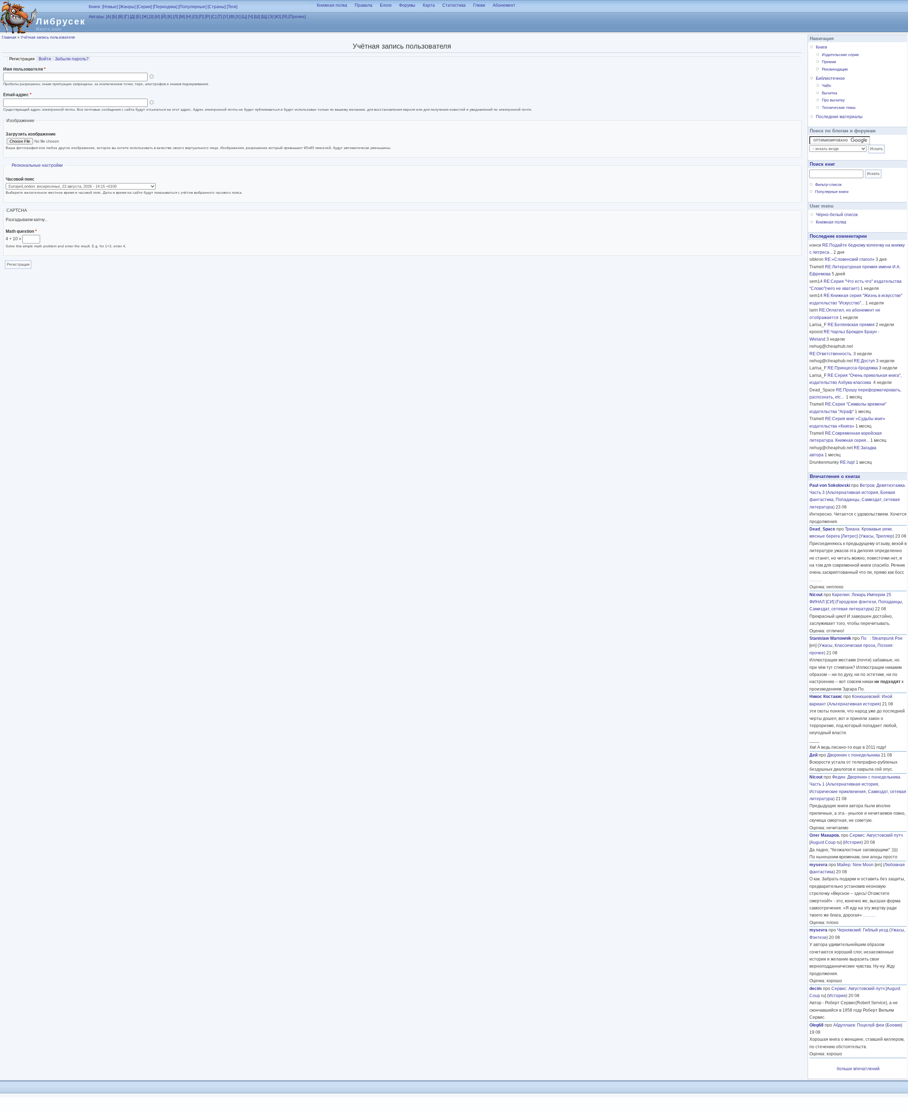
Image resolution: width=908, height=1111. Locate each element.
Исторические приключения (837, 791)
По (865, 638)
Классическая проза (855, 645)
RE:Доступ (864, 360)
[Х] (238, 16)
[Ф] (231, 16)
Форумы (407, 5)
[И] (157, 16)
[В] (120, 16)
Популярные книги (831, 191)
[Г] (126, 16)
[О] (195, 16)
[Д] (132, 16)
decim (815, 988)
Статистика (454, 5)
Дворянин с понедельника (853, 755)
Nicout (816, 594)
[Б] (114, 16)
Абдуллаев (844, 1025)
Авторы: (97, 16)
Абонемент (504, 5)
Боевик (894, 1025)
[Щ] (264, 16)
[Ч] (250, 16)
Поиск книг (822, 164)
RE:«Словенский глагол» (850, 259)
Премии (829, 62)
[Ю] (278, 16)
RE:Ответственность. (830, 353)
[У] (225, 16)
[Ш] (257, 16)
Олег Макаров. (824, 835)
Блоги (386, 5)
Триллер (884, 536)
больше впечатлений (858, 1068)
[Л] (175, 16)
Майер (844, 864)
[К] (169, 16)
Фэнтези (817, 937)
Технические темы (839, 107)
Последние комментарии (838, 236)
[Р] (207, 16)
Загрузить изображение (31, 134)
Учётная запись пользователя (48, 37)
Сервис (856, 835)
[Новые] (110, 6)
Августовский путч (885, 835)
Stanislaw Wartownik (830, 638)
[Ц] (244, 16)
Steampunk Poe (887, 638)
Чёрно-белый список (837, 214)
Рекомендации (835, 69)
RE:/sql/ (847, 462)
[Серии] (144, 6)
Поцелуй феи (870, 1025)
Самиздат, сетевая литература (841, 608)
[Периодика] (165, 6)
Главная (9, 37)
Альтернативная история (852, 492)
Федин (838, 777)
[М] (182, 16)
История (853, 842)
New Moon (863, 864)
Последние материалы (839, 116)
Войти (45, 58)
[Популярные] (192, 6)
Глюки (479, 5)
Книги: (95, 6)
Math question (21, 231)
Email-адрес (17, 94)
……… (815, 579)
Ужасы (867, 536)
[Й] (163, 16)
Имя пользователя (24, 69)
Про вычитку (833, 100)
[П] (201, 16)
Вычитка (829, 93)
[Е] (138, 16)
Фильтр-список (828, 184)
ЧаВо (826, 85)
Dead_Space (822, 529)
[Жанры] (127, 6)
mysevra (818, 864)
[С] (213, 16)
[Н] (188, 16)
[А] (108, 16)
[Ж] (145, 16)
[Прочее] (297, 16)
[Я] (284, 16)
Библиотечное (830, 78)
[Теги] (232, 6)
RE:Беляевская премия (851, 324)
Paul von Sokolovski (829, 485)
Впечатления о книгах (835, 476)
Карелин (840, 594)
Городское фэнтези (856, 601)
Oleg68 (816, 1025)
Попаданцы (847, 499)
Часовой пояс (20, 179)
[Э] (270, 16)
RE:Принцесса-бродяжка (852, 367)
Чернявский (849, 930)
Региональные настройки (37, 165)
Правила (363, 5)
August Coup (823, 842)
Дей (813, 755)
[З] (151, 16)
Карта (429, 5)
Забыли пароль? (72, 58)
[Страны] (216, 6)
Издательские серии (840, 55)
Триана (852, 529)
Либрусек (61, 21)
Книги (821, 47)
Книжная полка (332, 5)
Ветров (867, 485)
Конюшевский (866, 696)
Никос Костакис (825, 696)
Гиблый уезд (875, 930)
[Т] (219, 16)
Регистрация (22, 58)
